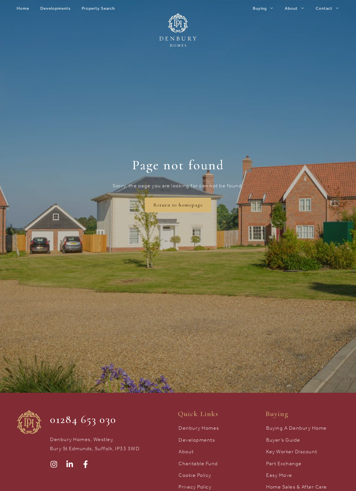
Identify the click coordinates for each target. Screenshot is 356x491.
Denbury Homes (199, 428)
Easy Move (279, 475)
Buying (260, 8)
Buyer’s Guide (283, 440)
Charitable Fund (198, 463)
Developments (55, 8)
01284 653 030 (83, 419)
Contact (324, 8)
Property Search (98, 8)
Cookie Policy (195, 475)
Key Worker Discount (291, 452)
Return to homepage (178, 205)
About (291, 8)
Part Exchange (284, 463)
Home (23, 8)
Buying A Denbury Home (296, 428)
